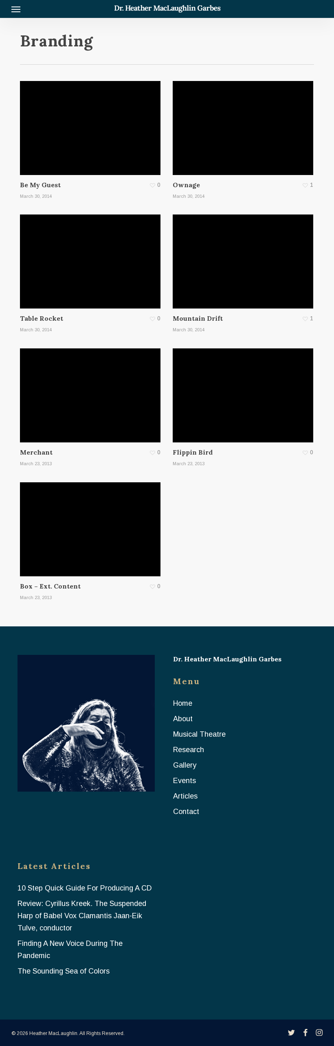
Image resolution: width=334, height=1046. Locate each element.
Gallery (184, 765)
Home (182, 703)
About (183, 719)
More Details (92, 122)
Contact (186, 811)
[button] (15, 9)
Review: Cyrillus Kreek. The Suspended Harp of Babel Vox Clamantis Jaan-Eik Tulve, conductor (82, 915)
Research (188, 750)
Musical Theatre (199, 734)
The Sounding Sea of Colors (64, 971)
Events (184, 781)
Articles (185, 796)
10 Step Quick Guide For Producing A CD (85, 888)
